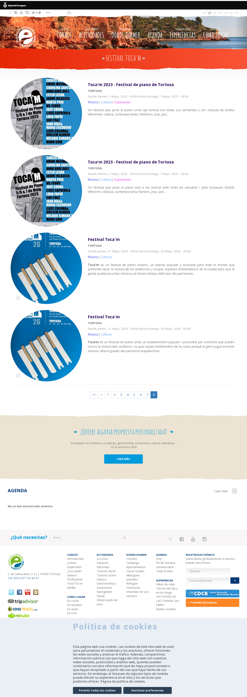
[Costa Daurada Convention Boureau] (212, 593)
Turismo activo (106, 575)
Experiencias (183, 33)
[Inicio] (29, 31)
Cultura (101, 579)
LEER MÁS (123, 459)
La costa (102, 559)
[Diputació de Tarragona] (123, 5)
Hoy (159, 559)
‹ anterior (234, 491)
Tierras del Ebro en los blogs (167, 590)
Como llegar (215, 33)
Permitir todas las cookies (97, 690)
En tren (72, 613)
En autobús (74, 605)
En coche (73, 601)
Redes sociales (166, 609)
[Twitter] (10, 12)
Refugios (132, 583)
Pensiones (133, 587)
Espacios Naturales (103, 565)
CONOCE (64, 33)
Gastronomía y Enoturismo (106, 585)
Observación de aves (107, 602)
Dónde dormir (125, 33)
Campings (132, 563)
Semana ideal (164, 567)
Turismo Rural (106, 571)
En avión (72, 609)
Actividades (91, 33)
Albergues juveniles (133, 577)
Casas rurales (135, 571)
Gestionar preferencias (147, 690)
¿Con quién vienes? (74, 573)
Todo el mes (164, 571)
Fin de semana (165, 563)
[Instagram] (27, 12)
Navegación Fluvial (104, 594)
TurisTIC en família (75, 585)
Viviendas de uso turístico (137, 594)
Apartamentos (135, 567)
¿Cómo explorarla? (74, 565)
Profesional (74, 579)
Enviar (234, 580)
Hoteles (131, 559)
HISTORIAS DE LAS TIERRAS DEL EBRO (168, 601)
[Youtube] (21, 12)
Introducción (75, 559)
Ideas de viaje (165, 584)
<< (94, 395)
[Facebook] (15, 12)
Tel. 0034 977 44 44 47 (23, 578)
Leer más (162, 101)
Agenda (155, 33)
